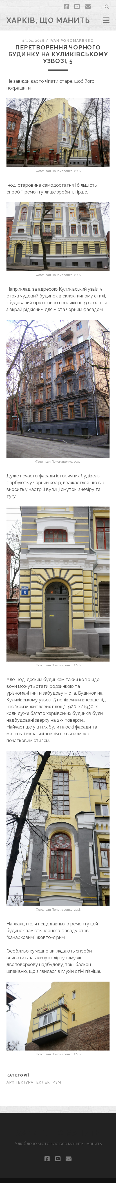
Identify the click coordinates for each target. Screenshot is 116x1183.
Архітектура (20, 1082)
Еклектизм (48, 1082)
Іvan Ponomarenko (72, 40)
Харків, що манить (48, 20)
